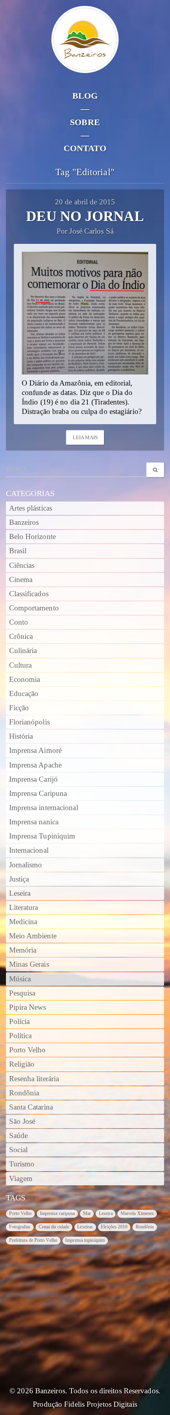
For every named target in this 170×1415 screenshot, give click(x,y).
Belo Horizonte (32, 537)
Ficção (19, 708)
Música (20, 979)
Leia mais (85, 437)
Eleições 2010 (114, 1227)
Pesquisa (22, 993)
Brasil (18, 551)
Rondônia (24, 1093)
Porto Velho (27, 1050)
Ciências (22, 565)
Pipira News (27, 1007)
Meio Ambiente (33, 936)
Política (20, 1036)
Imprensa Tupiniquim (42, 836)
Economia (24, 679)
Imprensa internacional (43, 808)
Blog (85, 96)
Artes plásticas (31, 508)
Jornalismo (25, 865)
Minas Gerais (29, 964)
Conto (18, 622)
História (21, 736)
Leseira (20, 893)
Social (18, 1150)
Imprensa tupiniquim (85, 1240)
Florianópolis (29, 722)
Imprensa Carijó (33, 779)
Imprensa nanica (34, 822)
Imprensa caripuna (57, 1213)
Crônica (21, 636)
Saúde (18, 1136)
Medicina (23, 922)
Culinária (23, 651)
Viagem (21, 1179)
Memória (23, 950)
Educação (24, 694)
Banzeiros (24, 522)
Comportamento (34, 608)
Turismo (22, 1164)
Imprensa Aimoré (35, 750)
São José (22, 1121)
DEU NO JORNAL (85, 216)
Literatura (23, 908)
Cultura (20, 665)
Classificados (29, 594)
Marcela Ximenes (137, 1213)
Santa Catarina (31, 1107)
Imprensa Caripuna (38, 793)
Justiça (19, 879)
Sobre (85, 122)
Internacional (29, 850)
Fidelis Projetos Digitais (100, 1404)
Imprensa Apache (35, 765)
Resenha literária (34, 1079)
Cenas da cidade (54, 1227)
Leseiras (85, 1227)
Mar (87, 1213)
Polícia (19, 1022)
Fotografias (20, 1227)
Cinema (21, 580)
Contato (85, 148)
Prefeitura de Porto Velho (33, 1240)
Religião (22, 1064)
